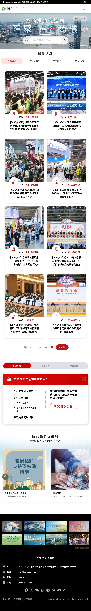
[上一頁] (25, 347)
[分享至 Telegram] (48, 590)
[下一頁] (52, 347)
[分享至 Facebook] (26, 590)
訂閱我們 (28, 599)
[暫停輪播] (82, 548)
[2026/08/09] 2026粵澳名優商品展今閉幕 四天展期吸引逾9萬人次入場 (27, 2)
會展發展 (57, 61)
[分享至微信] (37, 590)
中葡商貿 (79, 61)
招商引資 (34, 61)
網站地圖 (6, 599)
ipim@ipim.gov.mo (27, 571)
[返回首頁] (6, 9)
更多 (85, 2)
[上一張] (5, 477)
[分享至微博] (53, 590)
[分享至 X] (31, 590)
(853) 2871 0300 (25, 577)
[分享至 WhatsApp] (42, 590)
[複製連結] (64, 590)
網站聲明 (17, 599)
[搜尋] (84, 9)
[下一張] (86, 477)
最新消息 (11, 61)
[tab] (17, 365)
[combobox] (46, 40)
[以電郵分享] (59, 590)
